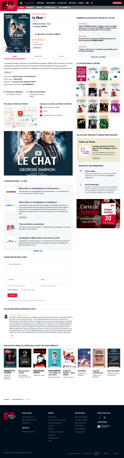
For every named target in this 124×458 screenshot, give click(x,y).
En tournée (63, 7)
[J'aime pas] (13, 335)
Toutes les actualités (98, 57)
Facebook (99, 417)
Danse (50, 441)
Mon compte (117, 3)
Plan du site (88, 453)
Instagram (104, 417)
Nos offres (50, 3)
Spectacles (29, 3)
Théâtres (40, 3)
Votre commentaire (15, 264)
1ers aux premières (81, 417)
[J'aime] (11, 335)
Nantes (39, 7)
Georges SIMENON (40, 26)
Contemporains (53, 438)
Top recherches (80, 432)
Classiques (51, 435)
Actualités (62, 3)
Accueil (6, 399)
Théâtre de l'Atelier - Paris (41, 24)
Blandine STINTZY (30, 82)
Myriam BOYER (18, 76)
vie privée (38, 300)
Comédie (35, 21)
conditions (24, 300)
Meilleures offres (80, 423)
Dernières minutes (81, 420)
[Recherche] (92, 3)
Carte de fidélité (80, 429)
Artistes (72, 3)
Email (42, 279)
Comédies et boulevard (55, 432)
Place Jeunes (79, 426)
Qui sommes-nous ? (74, 453)
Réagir (11, 337)
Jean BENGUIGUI (30, 76)
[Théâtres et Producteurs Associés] (21, 3)
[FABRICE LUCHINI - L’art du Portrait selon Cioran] (81, 73)
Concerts (51, 429)
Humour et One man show (57, 420)
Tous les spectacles (28, 432)
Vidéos (81, 3)
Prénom (11, 279)
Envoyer (12, 295)
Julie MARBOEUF (28, 84)
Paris (21, 7)
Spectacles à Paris (39, 14)
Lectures (51, 426)
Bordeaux (30, 7)
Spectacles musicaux (55, 423)
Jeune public (52, 417)
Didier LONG (18, 79)
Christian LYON (17, 82)
